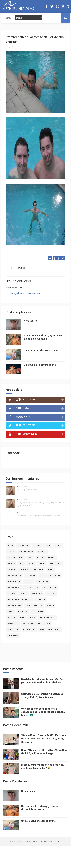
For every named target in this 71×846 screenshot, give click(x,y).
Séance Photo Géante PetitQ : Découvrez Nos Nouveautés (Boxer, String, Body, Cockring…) (44, 738)
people (11, 564)
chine (21, 564)
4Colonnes (23, 487)
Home (7, 18)
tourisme (30, 576)
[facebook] (46, 6)
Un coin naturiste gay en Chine (41, 350)
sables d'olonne (31, 623)
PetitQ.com (13, 629)
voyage (50, 606)
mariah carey (14, 606)
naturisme (37, 612)
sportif (28, 582)
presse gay (13, 623)
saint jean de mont (50, 629)
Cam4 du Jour (49, 588)
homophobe (29, 629)
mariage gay (13, 588)
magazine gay (14, 576)
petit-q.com (55, 564)
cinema (32, 618)
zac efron (37, 594)
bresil (10, 612)
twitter (23, 594)
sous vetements (15, 558)
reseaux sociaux (33, 606)
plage (47, 623)
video (31, 564)
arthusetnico (26, 552)
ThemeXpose (29, 841)
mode (47, 546)
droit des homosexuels (19, 600)
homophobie (13, 582)
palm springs (31, 588)
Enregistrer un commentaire (25, 293)
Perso (10, 546)
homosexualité (47, 618)
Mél (19, 512)
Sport (42, 576)
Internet (24, 570)
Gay (30, 558)
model (42, 564)
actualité (55, 576)
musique (42, 552)
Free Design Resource (49, 841)
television (38, 570)
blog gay (50, 594)
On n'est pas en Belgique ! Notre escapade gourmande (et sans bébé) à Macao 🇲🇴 (43, 712)
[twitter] (52, 6)
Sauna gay (12, 635)
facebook (40, 600)
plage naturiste (15, 618)
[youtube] (63, 6)
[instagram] (57, 6)
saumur (11, 570)
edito (50, 570)
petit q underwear (46, 558)
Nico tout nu (31, 320)
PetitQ (58, 546)
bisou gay (23, 612)
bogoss (11, 594)
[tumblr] (68, 6)
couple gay (42, 582)
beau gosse (23, 546)
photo (37, 546)
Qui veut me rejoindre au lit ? (40, 364)
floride (11, 552)
